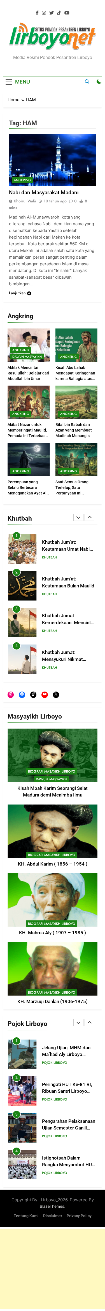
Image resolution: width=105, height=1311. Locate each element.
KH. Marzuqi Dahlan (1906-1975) (52, 1001)
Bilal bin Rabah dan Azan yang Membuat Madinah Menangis (73, 430)
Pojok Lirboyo (54, 1062)
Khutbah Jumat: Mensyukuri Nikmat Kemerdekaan (62, 659)
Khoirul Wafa (25, 201)
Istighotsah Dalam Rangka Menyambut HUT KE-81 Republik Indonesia (69, 1165)
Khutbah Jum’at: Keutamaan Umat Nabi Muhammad (66, 549)
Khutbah (49, 557)
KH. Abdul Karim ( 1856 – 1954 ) (52, 864)
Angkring (20, 350)
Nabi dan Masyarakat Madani (44, 192)
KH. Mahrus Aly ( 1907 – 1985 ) (52, 932)
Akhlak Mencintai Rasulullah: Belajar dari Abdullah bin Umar (28, 373)
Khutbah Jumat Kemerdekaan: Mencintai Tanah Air (68, 622)
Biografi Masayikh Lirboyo (51, 771)
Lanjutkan (17, 293)
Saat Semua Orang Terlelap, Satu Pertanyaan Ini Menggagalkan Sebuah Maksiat (75, 493)
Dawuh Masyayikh (27, 356)
